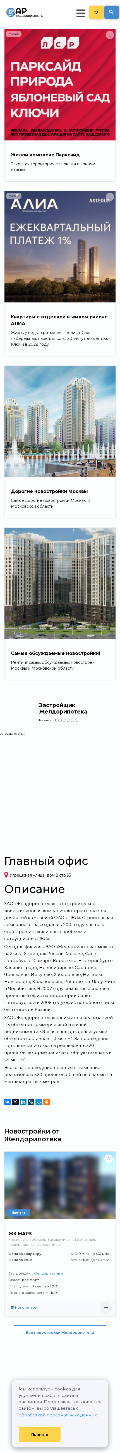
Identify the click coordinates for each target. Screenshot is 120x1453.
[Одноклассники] (46, 1102)
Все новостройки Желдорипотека (60, 1332)
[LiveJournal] (31, 1102)
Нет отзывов (25, 1307)
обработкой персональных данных (58, 1415)
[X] (15, 1102)
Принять (39, 1434)
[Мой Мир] (38, 1102)
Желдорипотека (48, 1273)
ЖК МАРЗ (20, 1233)
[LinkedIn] (23, 1102)
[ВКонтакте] (7, 1102)
